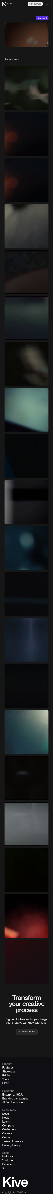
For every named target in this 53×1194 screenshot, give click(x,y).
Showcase (8, 1071)
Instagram (8, 1156)
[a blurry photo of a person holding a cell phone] (26, 870)
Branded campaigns (15, 1098)
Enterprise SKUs (12, 1094)
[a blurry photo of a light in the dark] (26, 778)
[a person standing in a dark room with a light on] (26, 686)
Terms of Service (12, 1141)
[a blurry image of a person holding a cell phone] (26, 916)
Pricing (6, 1075)
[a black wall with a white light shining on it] (26, 640)
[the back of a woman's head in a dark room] (26, 272)
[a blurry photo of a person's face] (26, 318)
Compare (8, 1125)
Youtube (7, 1160)
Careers (7, 1133)
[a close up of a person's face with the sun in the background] (26, 180)
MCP (5, 1083)
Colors (6, 1137)
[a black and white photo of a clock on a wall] (26, 502)
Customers (9, 1129)
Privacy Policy (11, 1145)
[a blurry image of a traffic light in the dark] (26, 594)
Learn (6, 1121)
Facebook (8, 1164)
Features (8, 1067)
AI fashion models (13, 1102)
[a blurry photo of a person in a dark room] (26, 824)
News (5, 1117)
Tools (5, 1079)
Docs (5, 1113)
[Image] (26, 88)
